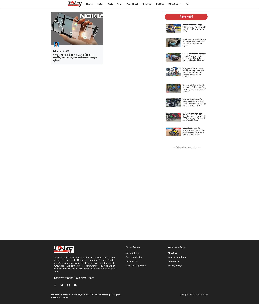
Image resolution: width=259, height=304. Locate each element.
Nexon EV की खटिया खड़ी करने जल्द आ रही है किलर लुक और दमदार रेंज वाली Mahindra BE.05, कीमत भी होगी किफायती (194, 57)
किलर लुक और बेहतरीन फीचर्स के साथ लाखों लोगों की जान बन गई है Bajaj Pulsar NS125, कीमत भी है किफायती (194, 88)
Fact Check (132, 4)
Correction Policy (134, 257)
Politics (160, 4)
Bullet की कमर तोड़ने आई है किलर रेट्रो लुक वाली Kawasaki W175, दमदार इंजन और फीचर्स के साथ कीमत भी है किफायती (194, 117)
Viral (119, 4)
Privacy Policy (201, 294)
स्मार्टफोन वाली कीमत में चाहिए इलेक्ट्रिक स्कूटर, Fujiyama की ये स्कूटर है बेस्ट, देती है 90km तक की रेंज (194, 28)
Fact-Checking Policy (136, 265)
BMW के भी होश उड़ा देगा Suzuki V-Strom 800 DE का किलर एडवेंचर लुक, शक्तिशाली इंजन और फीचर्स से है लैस (193, 131)
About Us (173, 4)
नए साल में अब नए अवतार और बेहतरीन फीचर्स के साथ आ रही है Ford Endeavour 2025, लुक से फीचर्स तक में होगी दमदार (194, 102)
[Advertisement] (186, 193)
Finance (147, 4)
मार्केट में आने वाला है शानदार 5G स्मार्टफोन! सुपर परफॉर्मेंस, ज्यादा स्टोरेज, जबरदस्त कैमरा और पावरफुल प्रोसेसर (75, 57)
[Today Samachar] (75, 4)
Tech (110, 4)
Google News (187, 294)
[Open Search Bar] (187, 4)
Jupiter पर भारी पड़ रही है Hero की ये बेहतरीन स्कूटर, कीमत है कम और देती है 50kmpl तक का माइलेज (194, 42)
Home (89, 4)
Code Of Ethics (133, 253)
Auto (100, 4)
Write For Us (132, 261)
